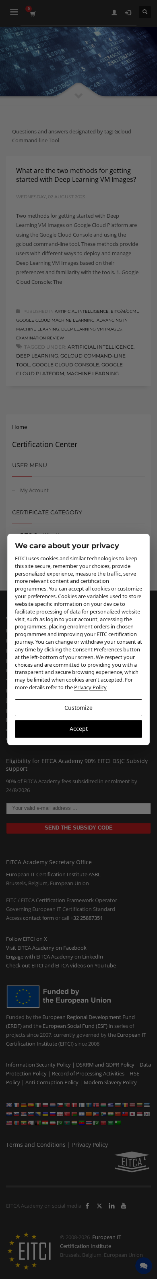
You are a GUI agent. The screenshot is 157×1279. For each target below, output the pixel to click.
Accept (79, 728)
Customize (78, 707)
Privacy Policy (90, 687)
